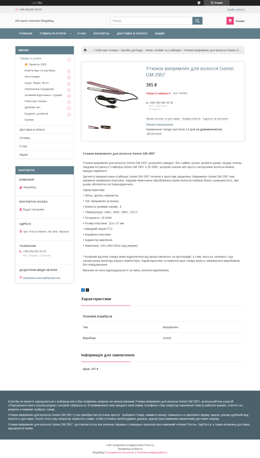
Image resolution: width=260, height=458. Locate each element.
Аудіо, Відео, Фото (37, 82)
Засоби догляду (132, 50)
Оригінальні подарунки (39, 89)
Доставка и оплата (132, 33)
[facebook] (83, 290)
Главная (25, 33)
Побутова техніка (106, 50)
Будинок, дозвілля (36, 113)
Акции (159, 33)
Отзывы (25, 138)
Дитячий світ (32, 107)
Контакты (101, 33)
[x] (87, 290)
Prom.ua (149, 445)
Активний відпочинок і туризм (43, 95)
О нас (81, 33)
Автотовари (32, 76)
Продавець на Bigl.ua (130, 448)
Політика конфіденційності (151, 452)
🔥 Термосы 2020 (35, 64)
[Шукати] (197, 21)
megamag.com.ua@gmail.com (41, 277)
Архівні (29, 119)
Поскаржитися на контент (120, 452)
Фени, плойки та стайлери (163, 50)
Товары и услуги (52, 33)
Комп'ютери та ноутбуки (40, 70)
